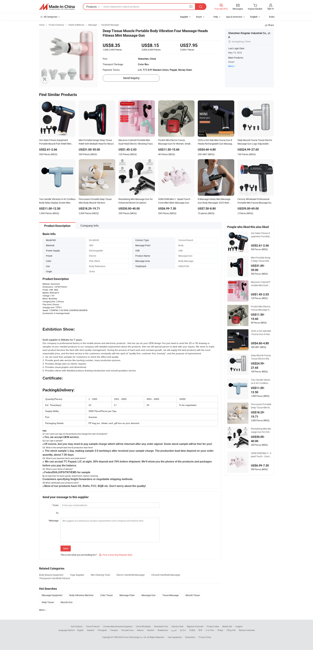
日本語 (192, 630)
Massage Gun (149, 595)
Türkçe (220, 630)
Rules (272, 16)
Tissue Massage (170, 595)
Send (65, 548)
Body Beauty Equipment (51, 574)
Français (114, 630)
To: (57, 512)
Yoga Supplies (77, 574)
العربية (174, 630)
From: (55, 505)
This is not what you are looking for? (78, 554)
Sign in (270, 8)
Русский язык (127, 630)
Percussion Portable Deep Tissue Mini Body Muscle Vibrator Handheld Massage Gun (261, 406)
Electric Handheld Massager (131, 574)
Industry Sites (177, 626)
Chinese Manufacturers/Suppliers (117, 626)
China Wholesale (143, 626)
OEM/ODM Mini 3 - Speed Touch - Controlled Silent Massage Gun (261, 455)
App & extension (234, 16)
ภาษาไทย (210, 630)
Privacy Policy (205, 637)
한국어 (183, 630)
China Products (93, 626)
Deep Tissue (48, 602)
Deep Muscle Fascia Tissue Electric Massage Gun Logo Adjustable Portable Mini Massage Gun (261, 357)
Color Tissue (106, 595)
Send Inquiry (131, 78)
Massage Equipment (52, 595)
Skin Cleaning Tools (100, 574)
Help (215, 16)
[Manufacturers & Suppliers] (57, 6)
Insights (238, 626)
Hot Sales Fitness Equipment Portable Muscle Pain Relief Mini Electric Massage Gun (260, 235)
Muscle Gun (67, 602)
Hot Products (76, 626)
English (80, 630)
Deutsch (150, 630)
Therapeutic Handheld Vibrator (54, 578)
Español (90, 630)
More (230, 66)
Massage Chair (127, 595)
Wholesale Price (161, 626)
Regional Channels (195, 626)
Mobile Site (227, 626)
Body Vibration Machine (81, 595)
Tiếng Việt (231, 630)
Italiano (140, 630)
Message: (53, 520)
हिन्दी (200, 630)
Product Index (213, 626)
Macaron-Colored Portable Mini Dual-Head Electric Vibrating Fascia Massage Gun (261, 283)
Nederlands (163, 630)
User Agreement (175, 637)
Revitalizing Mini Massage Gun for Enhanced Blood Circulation (261, 430)
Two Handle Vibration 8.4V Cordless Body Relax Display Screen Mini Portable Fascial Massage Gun (261, 381)
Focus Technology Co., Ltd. (135, 637)
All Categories (50, 16)
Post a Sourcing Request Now (115, 554)
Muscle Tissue (193, 595)
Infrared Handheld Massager (165, 574)
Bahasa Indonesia (247, 630)
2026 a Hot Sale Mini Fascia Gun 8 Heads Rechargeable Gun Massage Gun (261, 332)
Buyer (199, 16)
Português (102, 630)
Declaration (190, 637)
